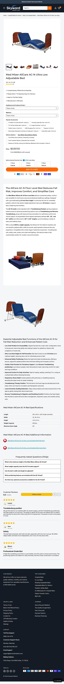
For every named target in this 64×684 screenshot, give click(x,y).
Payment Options (40, 613)
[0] (59, 8)
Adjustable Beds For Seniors (43, 585)
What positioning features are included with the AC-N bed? (24, 475)
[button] (9, 84)
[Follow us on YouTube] (14, 671)
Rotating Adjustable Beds (42, 582)
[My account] (55, 8)
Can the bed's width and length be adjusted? (19, 471)
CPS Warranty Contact (10, 618)
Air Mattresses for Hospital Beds (45, 591)
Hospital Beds (39, 577)
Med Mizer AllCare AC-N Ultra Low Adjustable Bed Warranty (26, 440)
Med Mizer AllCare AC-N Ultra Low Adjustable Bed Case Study (27, 448)
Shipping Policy (8, 613)
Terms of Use (7, 605)
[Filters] (55, 494)
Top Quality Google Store (43, 608)
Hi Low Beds (39, 580)
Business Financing (41, 616)
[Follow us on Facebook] (4, 671)
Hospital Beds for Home (14, 15)
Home (4, 15)
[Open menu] (4, 8)
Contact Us (6, 616)
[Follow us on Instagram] (11, 671)
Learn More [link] (32, 160)
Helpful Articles (8, 621)
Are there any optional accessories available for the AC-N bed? (25, 480)
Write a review (36, 494)
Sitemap (5, 624)
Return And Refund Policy (11, 608)
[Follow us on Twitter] (7, 671)
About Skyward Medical (42, 605)
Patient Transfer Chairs (42, 593)
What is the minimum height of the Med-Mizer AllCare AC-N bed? (26, 462)
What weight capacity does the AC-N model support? (22, 466)
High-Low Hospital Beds (29, 15)
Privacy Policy (7, 610)
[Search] (49, 8)
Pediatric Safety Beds (41, 588)
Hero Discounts (39, 610)
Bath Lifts (38, 596)
